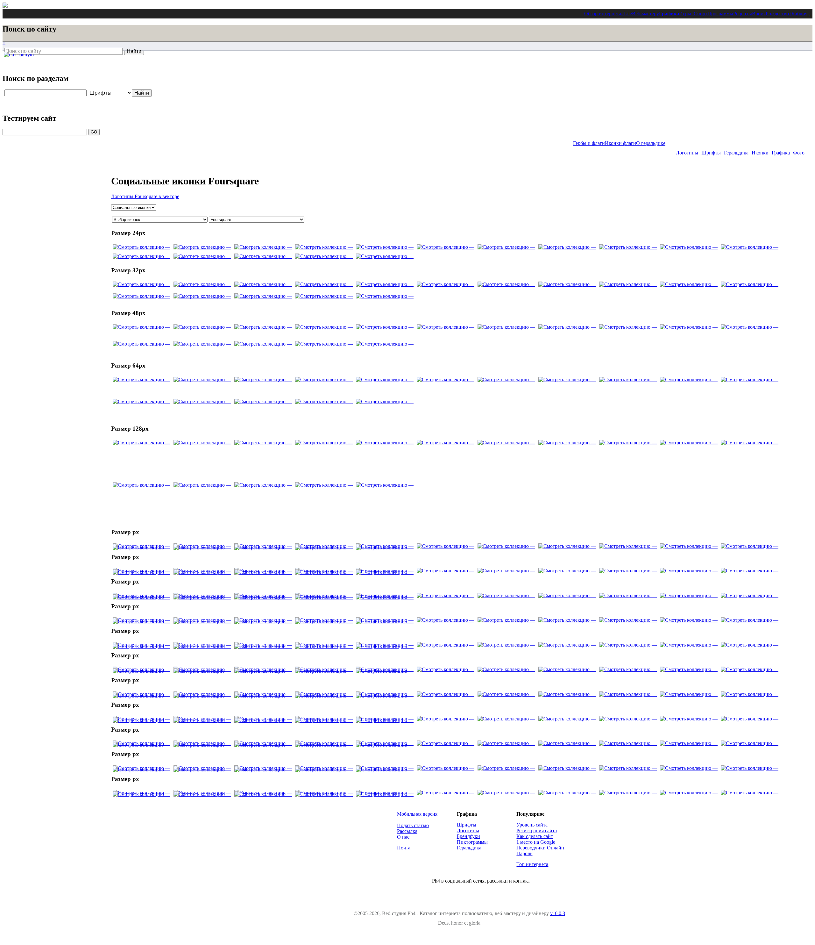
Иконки (760, 152)
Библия (799, 13)
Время (759, 13)
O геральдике (650, 143)
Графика (669, 13)
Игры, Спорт (693, 13)
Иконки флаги (620, 143)
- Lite (626, 13)
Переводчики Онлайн (540, 847)
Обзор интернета (602, 13)
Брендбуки (468, 836)
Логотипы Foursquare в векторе (145, 196)
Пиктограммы (472, 842)
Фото (798, 152)
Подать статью (413, 825)
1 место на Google (535, 842)
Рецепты (742, 13)
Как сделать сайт (534, 836)
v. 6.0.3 (557, 913)
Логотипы (687, 152)
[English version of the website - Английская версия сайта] (5, 6)
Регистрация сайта (536, 830)
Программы (720, 13)
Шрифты (711, 152)
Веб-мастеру (645, 13)
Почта (403, 847)
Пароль (524, 853)
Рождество (777, 13)
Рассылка (407, 831)
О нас (403, 837)
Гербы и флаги (589, 143)
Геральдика (736, 152)
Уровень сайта (532, 824)
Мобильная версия (417, 814)
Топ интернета (532, 864)
